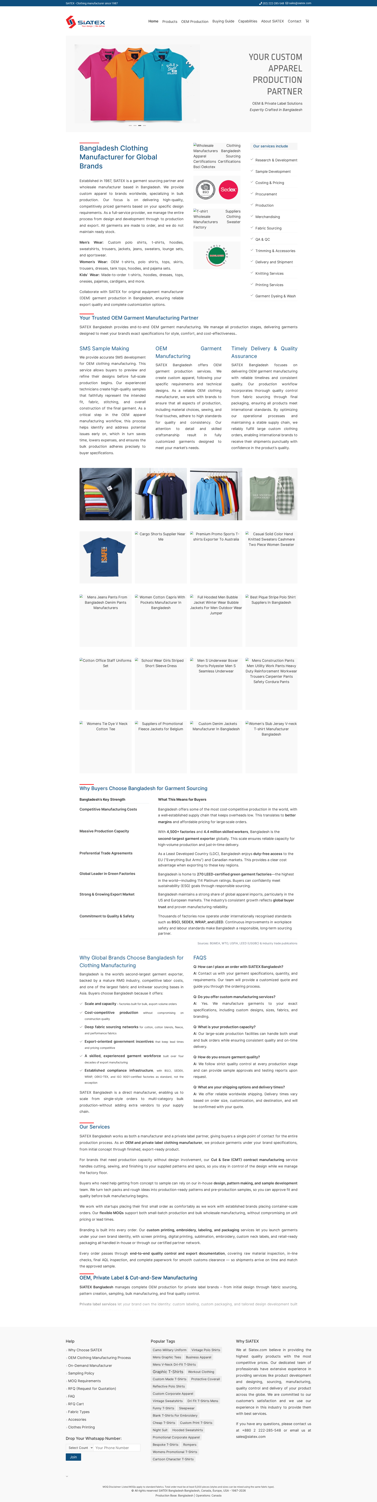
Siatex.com (258, 1350)
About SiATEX (272, 21)
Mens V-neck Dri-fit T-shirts (174, 1364)
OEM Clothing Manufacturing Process (99, 1358)
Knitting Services (269, 273)
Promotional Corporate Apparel (176, 1437)
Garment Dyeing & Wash (275, 296)
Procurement (266, 194)
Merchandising (267, 217)
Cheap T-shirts (164, 1423)
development (300, 1375)
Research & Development (276, 160)
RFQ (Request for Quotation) (92, 1388)
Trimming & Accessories (275, 251)
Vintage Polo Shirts (205, 1350)
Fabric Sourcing (268, 228)
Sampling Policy (81, 1373)
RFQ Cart (76, 1404)
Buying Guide (223, 21)
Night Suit (160, 1430)
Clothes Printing (81, 1427)
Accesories (77, 1419)
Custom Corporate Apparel (173, 1394)
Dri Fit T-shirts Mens (203, 1401)
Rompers (189, 1445)
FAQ (71, 1396)
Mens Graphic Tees (167, 1357)
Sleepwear (187, 1408)
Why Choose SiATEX (85, 1350)
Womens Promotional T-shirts (175, 1452)
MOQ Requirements (84, 1381)
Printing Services (269, 285)
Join (73, 1457)
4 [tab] (144, 125)
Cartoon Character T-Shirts (173, 1459)
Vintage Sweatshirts (168, 1401)
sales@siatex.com (300, 3)
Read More (91, 1316)
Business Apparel (198, 1357)
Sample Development (273, 171)
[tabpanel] (137, 83)
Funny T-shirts (163, 1408)
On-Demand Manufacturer (90, 1365)
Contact (294, 21)
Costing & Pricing (269, 183)
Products (169, 21)
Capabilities (247, 21)
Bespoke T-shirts (165, 1445)
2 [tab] (135, 125)
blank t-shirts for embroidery (175, 1415)
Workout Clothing (201, 1372)
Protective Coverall (205, 1379)
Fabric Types (79, 1412)
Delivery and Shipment (274, 262)
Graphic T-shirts (168, 1371)
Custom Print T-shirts (196, 1423)
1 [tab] (130, 125)
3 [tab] (139, 125)
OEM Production (195, 21)
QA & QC (262, 239)
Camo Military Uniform (170, 1350)
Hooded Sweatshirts (187, 1430)
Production (264, 205)
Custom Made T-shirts (169, 1379)
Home (153, 21)
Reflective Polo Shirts (169, 1386)
